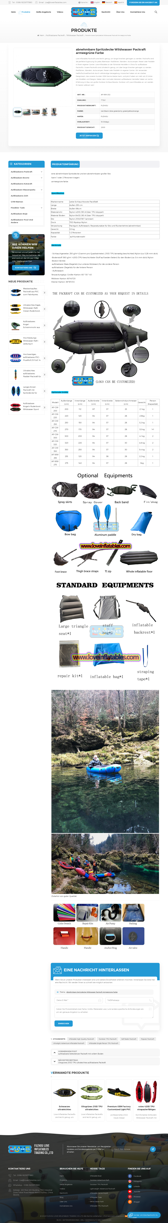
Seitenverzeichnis (71, 1220)
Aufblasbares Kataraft (21, 184)
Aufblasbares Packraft (55, 35)
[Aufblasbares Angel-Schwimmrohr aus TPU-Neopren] (15, 325)
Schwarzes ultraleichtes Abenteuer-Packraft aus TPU (64, 1108)
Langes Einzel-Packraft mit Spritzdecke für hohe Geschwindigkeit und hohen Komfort (30, 390)
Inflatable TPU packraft (99, 1206)
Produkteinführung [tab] (65, 164)
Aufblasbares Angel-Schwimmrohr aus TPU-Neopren (31, 324)
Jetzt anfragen (88, 136)
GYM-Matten (17, 202)
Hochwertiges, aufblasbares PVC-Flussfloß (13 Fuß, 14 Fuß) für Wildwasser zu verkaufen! (32, 357)
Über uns (120, 12)
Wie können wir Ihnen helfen (24, 246)
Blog (61, 1197)
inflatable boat (96, 1176)
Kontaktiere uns (137, 12)
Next (164, 1101)
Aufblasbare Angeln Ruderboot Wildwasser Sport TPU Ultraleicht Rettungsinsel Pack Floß (31, 406)
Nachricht (106, 12)
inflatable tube (96, 1197)
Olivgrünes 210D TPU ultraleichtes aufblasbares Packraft (91, 1108)
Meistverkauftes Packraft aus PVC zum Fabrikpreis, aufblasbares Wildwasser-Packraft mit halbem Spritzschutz (31, 291)
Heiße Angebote (43, 12)
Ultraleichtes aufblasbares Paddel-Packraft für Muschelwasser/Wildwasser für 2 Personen (33, 373)
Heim (13, 12)
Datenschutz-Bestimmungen (98, 1220)
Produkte (26, 12)
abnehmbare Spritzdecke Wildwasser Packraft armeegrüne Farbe (91, 992)
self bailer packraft (128, 1039)
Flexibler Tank (18, 208)
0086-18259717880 (24, 2)
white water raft (97, 1202)
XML (82, 1220)
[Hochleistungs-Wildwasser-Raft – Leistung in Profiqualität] (15, 342)
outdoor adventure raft (99, 1180)
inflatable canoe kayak (99, 1193)
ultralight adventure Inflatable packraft (68, 1043)
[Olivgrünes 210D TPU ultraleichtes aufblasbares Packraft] (91, 1092)
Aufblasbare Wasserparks (23, 190)
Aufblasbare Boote (20, 178)
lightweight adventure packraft (102, 1189)
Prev (46, 1101)
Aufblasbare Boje (19, 214)
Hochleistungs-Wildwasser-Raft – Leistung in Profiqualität (31, 341)
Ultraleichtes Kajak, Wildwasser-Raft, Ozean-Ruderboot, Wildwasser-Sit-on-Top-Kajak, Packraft (32, 308)
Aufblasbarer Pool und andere (22, 221)
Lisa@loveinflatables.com (55, 2)
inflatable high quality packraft (81, 1039)
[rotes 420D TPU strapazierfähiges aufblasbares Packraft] (146, 1092)
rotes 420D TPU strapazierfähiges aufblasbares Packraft (146, 1108)
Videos (60, 12)
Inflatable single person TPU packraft (103, 1043)
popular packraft (147, 1039)
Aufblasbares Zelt (19, 196)
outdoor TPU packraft (108, 1039)
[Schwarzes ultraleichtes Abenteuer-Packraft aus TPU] (64, 1092)
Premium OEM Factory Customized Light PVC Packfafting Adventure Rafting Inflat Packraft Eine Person (119, 1108)
